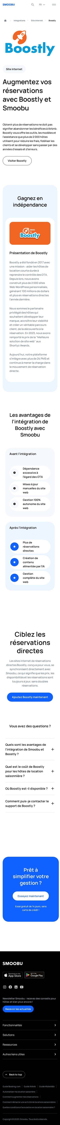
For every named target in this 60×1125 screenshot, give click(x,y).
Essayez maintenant (31, 896)
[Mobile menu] (54, 4)
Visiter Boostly (17, 160)
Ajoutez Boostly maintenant (30, 697)
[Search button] (32, 4)
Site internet (37, 20)
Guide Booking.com (11, 1086)
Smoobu (4, 20)
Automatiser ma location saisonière (19, 1091)
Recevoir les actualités (18, 1009)
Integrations (19, 20)
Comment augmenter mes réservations (20, 1096)
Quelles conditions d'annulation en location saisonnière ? (29, 1107)
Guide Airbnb (30, 1086)
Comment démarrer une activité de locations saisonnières (29, 1102)
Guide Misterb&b (46, 1086)
